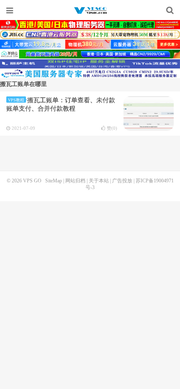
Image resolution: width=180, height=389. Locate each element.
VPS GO (90, 10)
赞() (112, 128)
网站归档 (75, 181)
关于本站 (99, 181)
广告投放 (122, 181)
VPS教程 (16, 100)
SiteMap (53, 181)
